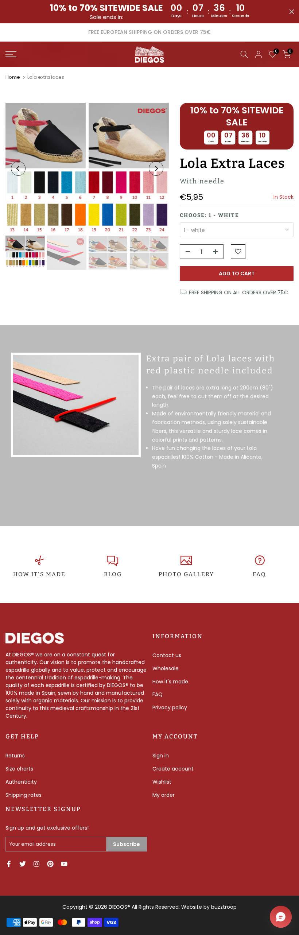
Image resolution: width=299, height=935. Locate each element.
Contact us (166, 655)
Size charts (19, 768)
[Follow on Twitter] (22, 864)
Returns (15, 755)
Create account (173, 768)
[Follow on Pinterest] (50, 864)
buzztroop (224, 907)
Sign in (160, 755)
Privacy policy (169, 707)
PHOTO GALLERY (186, 574)
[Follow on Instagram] (36, 864)
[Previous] (18, 168)
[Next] (156, 168)
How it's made (170, 681)
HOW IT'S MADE (39, 574)
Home (12, 77)
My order (163, 795)
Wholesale (165, 668)
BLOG (113, 574)
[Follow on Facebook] (8, 864)
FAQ (259, 574)
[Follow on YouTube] (64, 864)
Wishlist (161, 781)
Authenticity (21, 781)
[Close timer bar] (292, 12)
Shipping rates (23, 795)
